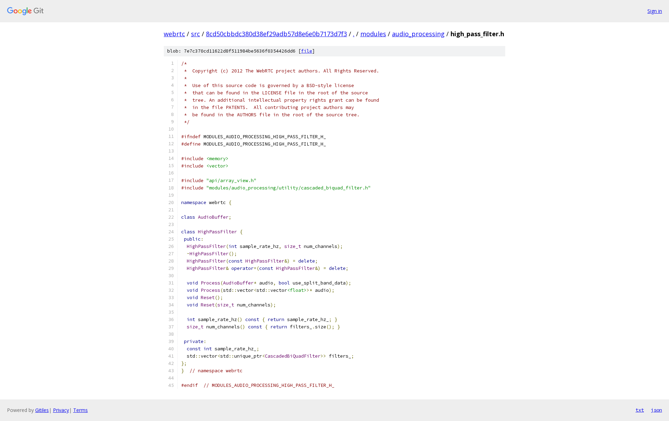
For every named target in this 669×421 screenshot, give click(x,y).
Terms (80, 410)
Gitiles (42, 410)
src (195, 34)
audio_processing (418, 34)
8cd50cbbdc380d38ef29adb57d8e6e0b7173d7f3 (276, 34)
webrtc (174, 34)
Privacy (61, 410)
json (656, 410)
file (306, 51)
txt (640, 410)
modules (373, 34)
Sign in (654, 11)
